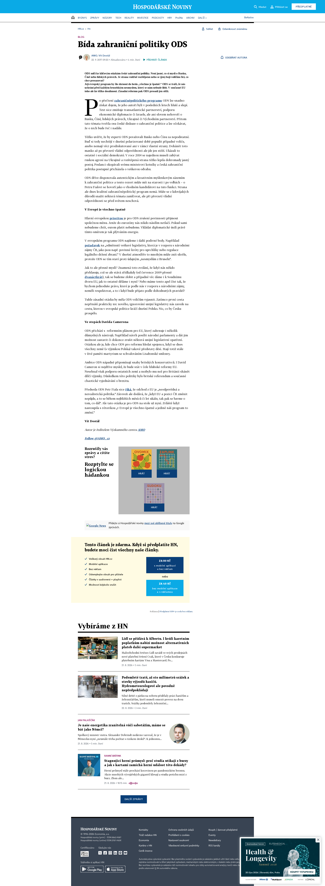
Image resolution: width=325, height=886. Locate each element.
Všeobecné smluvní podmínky (183, 846)
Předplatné (304, 6)
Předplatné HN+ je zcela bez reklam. (176, 611)
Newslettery (215, 840)
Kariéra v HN (145, 846)
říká (128, 389)
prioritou (116, 218)
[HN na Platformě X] (100, 853)
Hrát (141, 473)
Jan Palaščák (86, 720)
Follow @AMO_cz (97, 438)
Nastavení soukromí (178, 840)
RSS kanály (214, 846)
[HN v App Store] (115, 869)
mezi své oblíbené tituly (158, 523)
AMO (94, 55)
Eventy (212, 835)
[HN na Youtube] (125, 853)
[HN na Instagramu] (110, 853)
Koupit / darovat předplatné (223, 830)
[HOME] (72, 18)
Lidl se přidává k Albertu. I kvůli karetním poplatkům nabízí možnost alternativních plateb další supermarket (155, 643)
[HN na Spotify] (120, 853)
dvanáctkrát (94, 277)
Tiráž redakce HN (148, 835)
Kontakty (143, 830)
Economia (144, 840)
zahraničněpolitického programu (138, 100)
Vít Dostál (104, 55)
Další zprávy (134, 799)
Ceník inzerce (145, 851)
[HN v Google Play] (92, 869)
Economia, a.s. (102, 834)
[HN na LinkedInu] (115, 853)
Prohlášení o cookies (178, 835)
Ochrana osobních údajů (181, 830)
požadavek (92, 245)
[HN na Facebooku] (105, 853)
